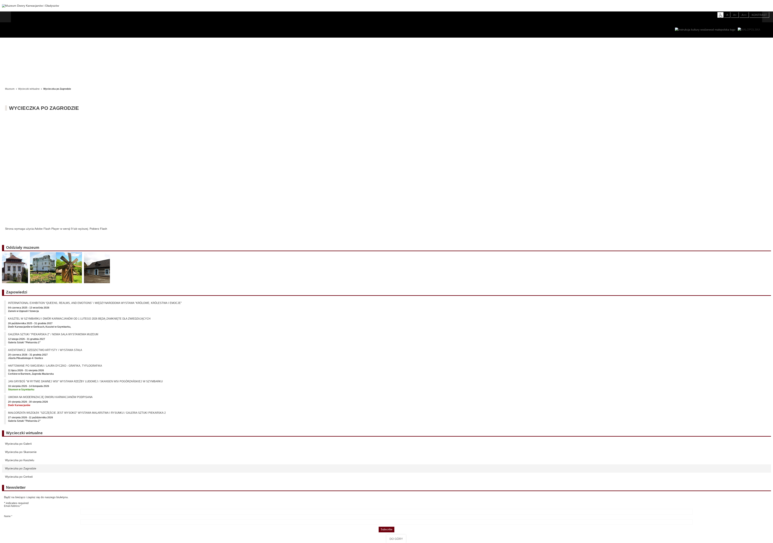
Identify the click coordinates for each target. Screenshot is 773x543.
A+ (735, 14)
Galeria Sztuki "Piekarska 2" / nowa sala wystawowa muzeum (53, 337)
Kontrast (759, 14)
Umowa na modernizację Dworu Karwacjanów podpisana (50, 399)
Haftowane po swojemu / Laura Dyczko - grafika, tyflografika (55, 368)
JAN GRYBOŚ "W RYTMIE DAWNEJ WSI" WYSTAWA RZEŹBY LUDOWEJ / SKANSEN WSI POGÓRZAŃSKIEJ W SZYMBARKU (85, 384)
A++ (744, 14)
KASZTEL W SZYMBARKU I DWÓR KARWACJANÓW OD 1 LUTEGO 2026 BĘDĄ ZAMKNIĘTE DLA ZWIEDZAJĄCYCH (79, 321)
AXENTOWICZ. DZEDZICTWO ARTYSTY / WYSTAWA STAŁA (45, 352)
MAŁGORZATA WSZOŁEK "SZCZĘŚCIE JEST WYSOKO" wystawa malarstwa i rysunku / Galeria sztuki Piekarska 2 (87, 415)
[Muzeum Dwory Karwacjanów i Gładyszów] (30, 5)
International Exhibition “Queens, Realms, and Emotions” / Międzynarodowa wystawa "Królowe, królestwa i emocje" (95, 305)
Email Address (12, 508)
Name (8, 519)
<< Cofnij (11, 78)
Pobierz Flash (98, 228)
